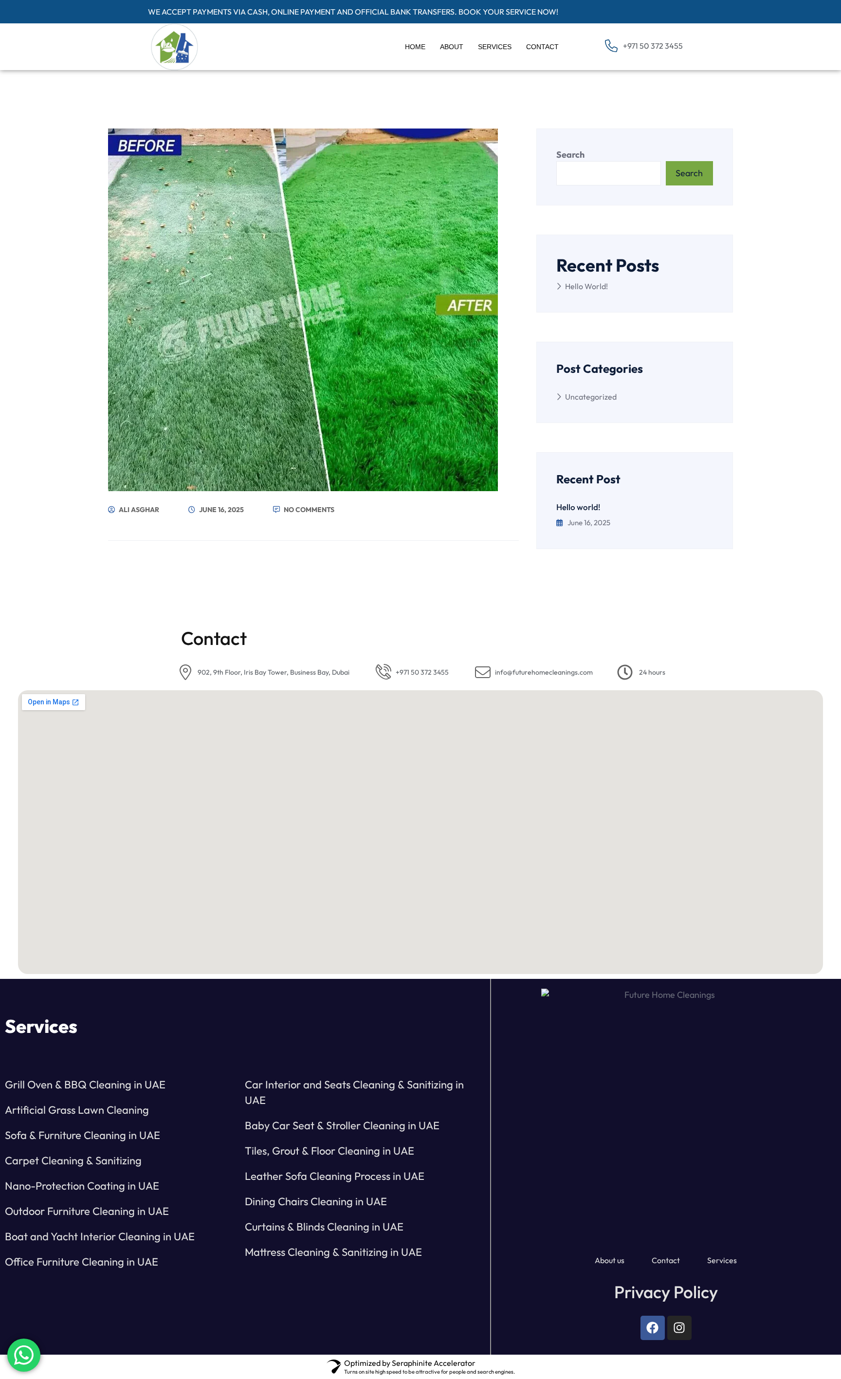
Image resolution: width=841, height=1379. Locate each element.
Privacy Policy (666, 1292)
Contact (542, 47)
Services (495, 47)
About (451, 47)
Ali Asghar (138, 509)
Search (570, 154)
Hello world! (586, 286)
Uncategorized (591, 397)
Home (415, 47)
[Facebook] (652, 1328)
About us (609, 1260)
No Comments (308, 509)
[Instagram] (679, 1328)
